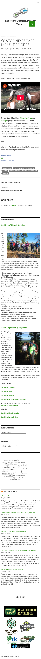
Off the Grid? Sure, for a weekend (12, 569)
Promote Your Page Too (7, 160)
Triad (30, 118)
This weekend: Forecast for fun (11, 189)
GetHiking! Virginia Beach (10, 417)
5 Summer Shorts (7, 496)
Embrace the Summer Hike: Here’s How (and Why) (18, 513)
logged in (14, 205)
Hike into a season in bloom (10, 181)
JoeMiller (14, 49)
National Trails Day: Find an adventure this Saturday (18, 550)
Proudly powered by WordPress (10, 656)
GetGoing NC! (20, 14)
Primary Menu (38, 2)
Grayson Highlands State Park (24, 168)
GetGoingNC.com (6, 155)
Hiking (13, 37)
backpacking (7, 168)
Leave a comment (25, 49)
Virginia (5, 173)
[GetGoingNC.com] (2, 157)
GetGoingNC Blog (10, 491)
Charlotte (24, 118)
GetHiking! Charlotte (8, 387)
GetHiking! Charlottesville (10, 413)
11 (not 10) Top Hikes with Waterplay (13, 531)
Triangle (4, 120)
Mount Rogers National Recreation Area (23, 170)
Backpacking (6, 37)
